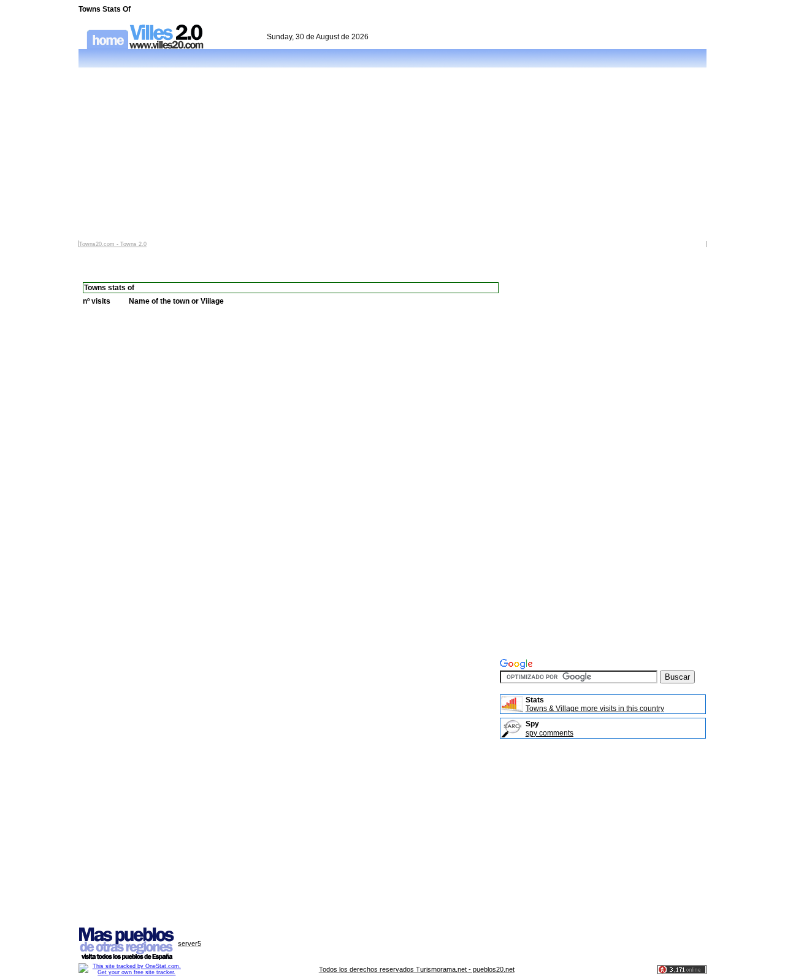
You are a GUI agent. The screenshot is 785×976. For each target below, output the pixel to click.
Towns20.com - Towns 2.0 (113, 244)
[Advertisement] (392, 154)
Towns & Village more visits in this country (595, 708)
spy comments (549, 733)
